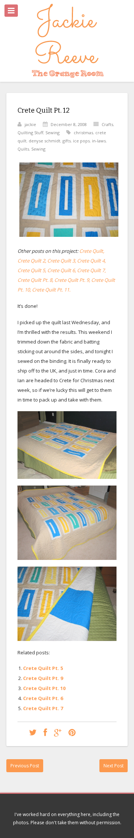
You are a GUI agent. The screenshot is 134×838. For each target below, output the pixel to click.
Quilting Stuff (30, 132)
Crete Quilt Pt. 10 (44, 688)
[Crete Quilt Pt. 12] (32, 732)
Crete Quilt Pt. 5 (43, 668)
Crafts (107, 124)
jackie (30, 124)
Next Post (113, 766)
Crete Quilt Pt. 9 (43, 678)
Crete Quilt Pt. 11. (51, 289)
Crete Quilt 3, (61, 260)
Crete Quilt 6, (62, 270)
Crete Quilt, (91, 251)
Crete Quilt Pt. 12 (43, 110)
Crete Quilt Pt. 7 (43, 708)
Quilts (23, 149)
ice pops (81, 141)
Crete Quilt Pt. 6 (43, 698)
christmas (83, 132)
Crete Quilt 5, (31, 270)
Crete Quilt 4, (91, 260)
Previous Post (24, 766)
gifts (67, 141)
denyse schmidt (44, 141)
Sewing (52, 132)
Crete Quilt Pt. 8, (35, 280)
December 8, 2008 (69, 124)
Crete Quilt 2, (31, 260)
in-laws (99, 141)
